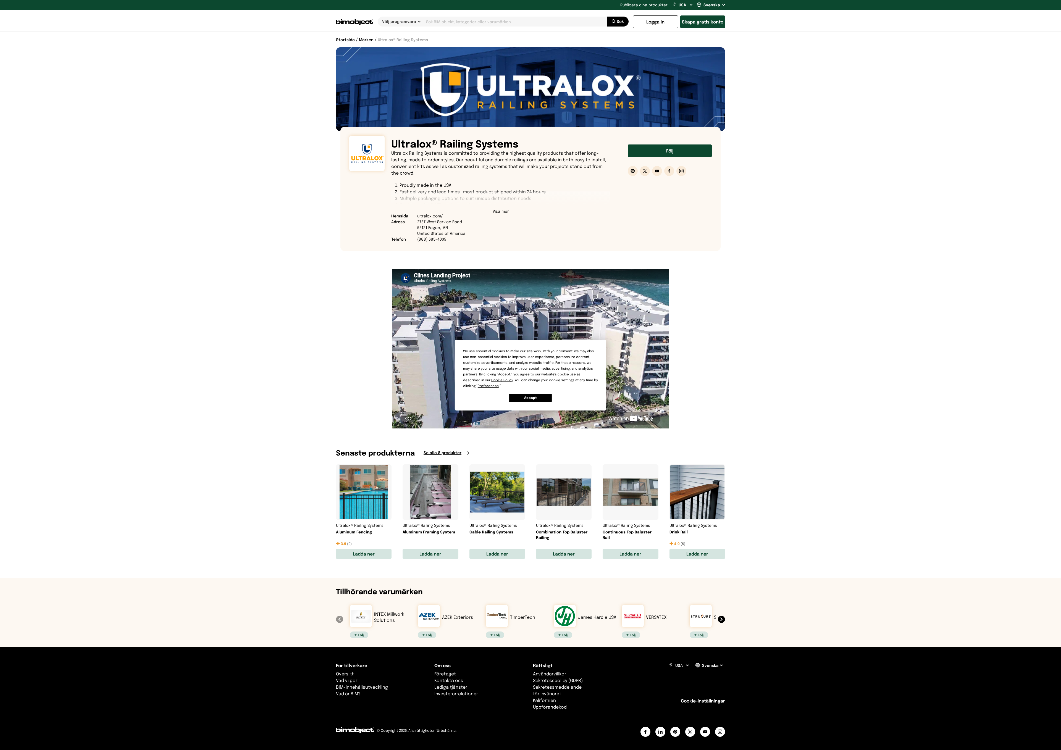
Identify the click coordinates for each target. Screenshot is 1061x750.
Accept (530, 397)
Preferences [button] (488, 386)
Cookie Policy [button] (502, 380)
